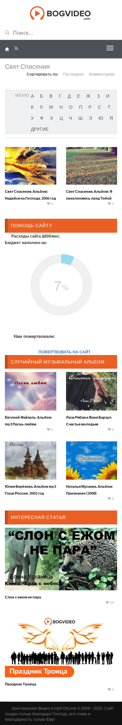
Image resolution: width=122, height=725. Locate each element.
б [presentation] (41, 95)
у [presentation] (32, 118)
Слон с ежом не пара (23, 597)
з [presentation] (98, 95)
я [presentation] (111, 118)
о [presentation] (71, 107)
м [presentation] (51, 107)
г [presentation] (60, 95)
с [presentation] (99, 107)
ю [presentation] (101, 118)
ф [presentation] (42, 118)
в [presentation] (50, 95)
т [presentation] (109, 107)
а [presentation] (32, 95)
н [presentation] (61, 107)
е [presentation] (78, 95)
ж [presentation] (88, 95)
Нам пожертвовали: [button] (34, 336)
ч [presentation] (70, 118)
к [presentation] (32, 107)
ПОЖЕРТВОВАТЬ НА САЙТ (64, 352)
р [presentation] (89, 107)
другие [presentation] (39, 129)
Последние (73, 74)
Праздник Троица (20, 684)
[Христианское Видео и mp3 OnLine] (61, 12)
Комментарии (102, 74)
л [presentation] (41, 107)
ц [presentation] (61, 118)
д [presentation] (69, 95)
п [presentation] (80, 107)
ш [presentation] (80, 118)
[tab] (32, 95)
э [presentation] (90, 118)
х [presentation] (51, 118)
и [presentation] (107, 95)
